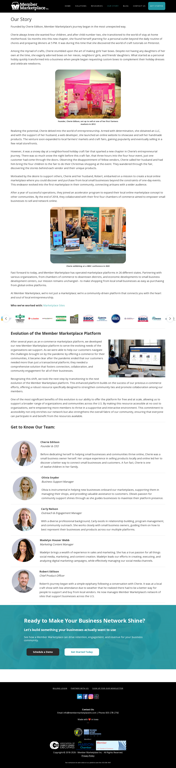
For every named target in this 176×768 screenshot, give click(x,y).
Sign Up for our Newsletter (107, 688)
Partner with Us (80, 688)
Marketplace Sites (54, 305)
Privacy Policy (88, 755)
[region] (88, 318)
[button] (6, 318)
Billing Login (60, 688)
